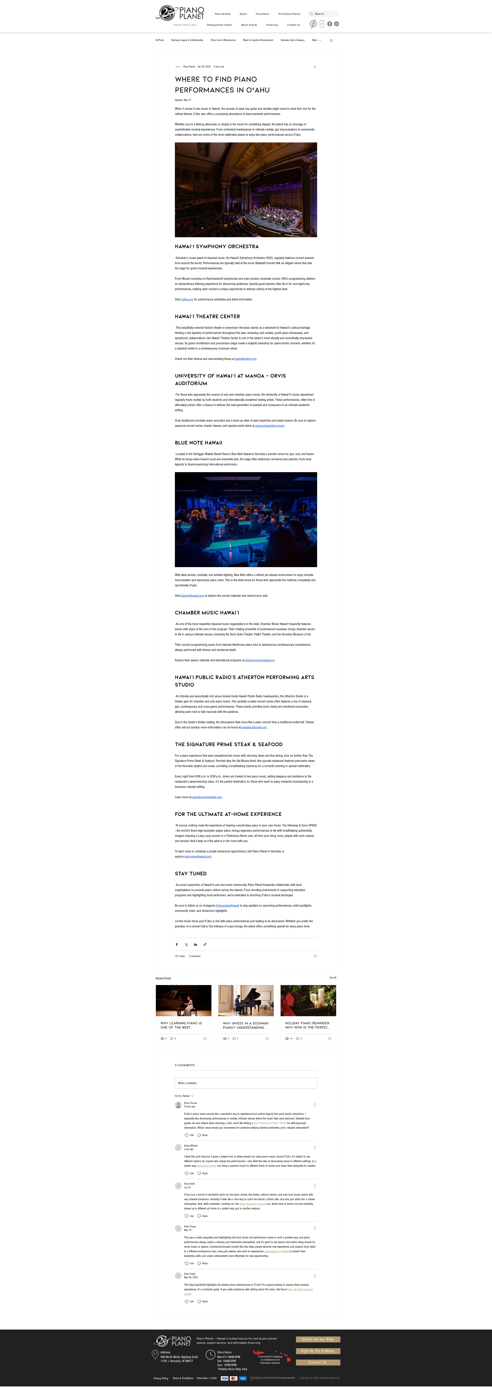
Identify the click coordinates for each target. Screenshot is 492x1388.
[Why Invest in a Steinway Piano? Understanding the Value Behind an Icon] (246, 1000)
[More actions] (314, 66)
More (314, 40)
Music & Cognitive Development (258, 40)
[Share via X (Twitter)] (186, 944)
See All (333, 977)
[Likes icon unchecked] (186, 1135)
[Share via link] (205, 944)
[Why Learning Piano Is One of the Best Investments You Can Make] (183, 1000)
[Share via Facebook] (177, 944)
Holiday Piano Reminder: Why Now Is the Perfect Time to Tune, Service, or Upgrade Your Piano (307, 1025)
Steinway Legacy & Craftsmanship (187, 40)
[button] (331, 40)
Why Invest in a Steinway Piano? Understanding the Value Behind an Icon (246, 1025)
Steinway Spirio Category (293, 40)
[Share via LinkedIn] (195, 944)
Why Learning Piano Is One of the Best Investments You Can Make (181, 1025)
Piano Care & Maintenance (223, 40)
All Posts (160, 40)
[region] (322, 25)
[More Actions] (314, 1105)
